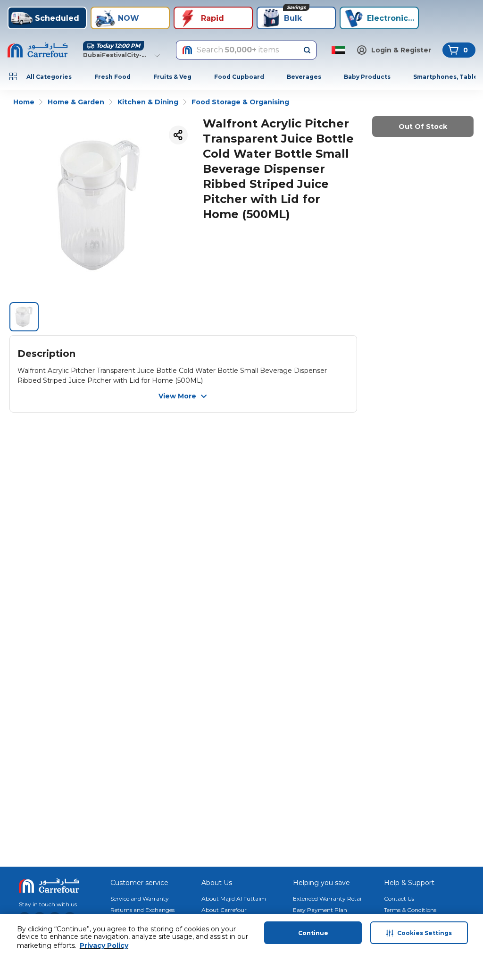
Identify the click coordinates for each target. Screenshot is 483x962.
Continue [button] (313, 933)
